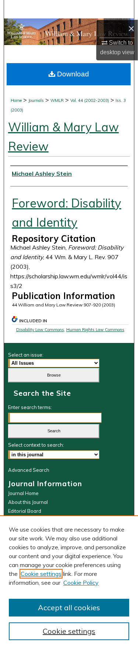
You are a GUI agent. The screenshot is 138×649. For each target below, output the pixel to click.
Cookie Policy (81, 582)
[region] (69, 582)
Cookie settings (41, 573)
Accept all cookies (69, 607)
